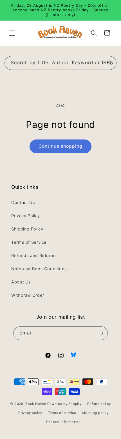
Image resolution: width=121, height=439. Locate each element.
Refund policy (99, 404)
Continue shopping (61, 146)
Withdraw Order (27, 295)
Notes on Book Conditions (39, 268)
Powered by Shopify (64, 404)
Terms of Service (29, 242)
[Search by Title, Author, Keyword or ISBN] (109, 62)
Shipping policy (95, 413)
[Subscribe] (100, 333)
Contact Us (23, 202)
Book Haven (35, 404)
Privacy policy (30, 413)
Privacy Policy (25, 215)
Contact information (63, 422)
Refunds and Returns (33, 255)
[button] (11, 32)
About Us (21, 282)
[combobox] (60, 63)
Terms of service (62, 413)
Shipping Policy (27, 229)
